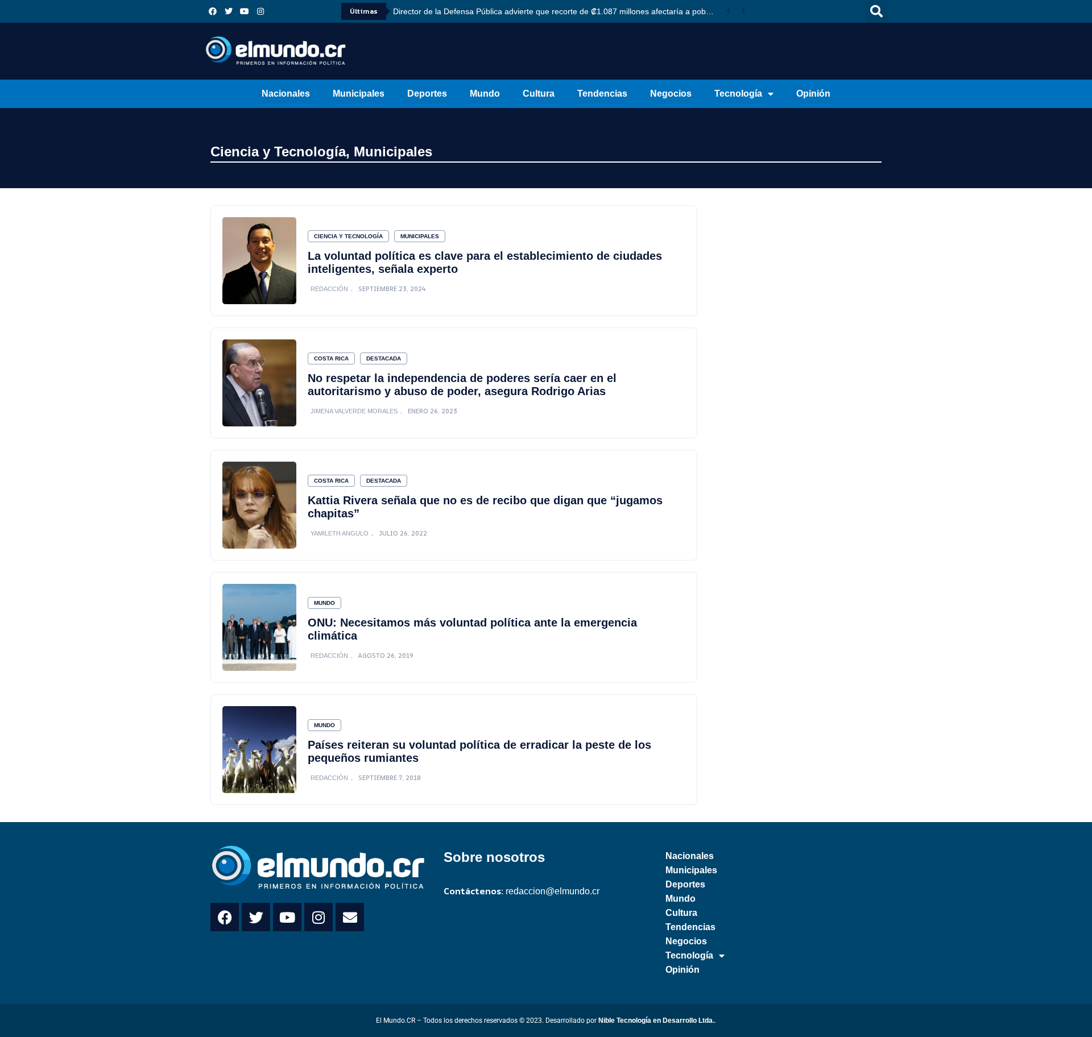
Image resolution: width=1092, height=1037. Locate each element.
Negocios (671, 93)
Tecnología (738, 93)
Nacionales (286, 93)
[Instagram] (260, 11)
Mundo (485, 93)
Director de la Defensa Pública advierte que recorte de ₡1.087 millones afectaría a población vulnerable (557, 11)
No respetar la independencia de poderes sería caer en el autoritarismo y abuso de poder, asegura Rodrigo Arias (462, 384)
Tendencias (602, 93)
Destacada (383, 358)
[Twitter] (229, 11)
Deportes (427, 93)
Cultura (539, 93)
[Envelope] (350, 917)
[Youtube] (245, 11)
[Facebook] (213, 11)
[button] (876, 11)
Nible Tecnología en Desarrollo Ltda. (656, 1020)
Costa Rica (331, 358)
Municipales (358, 93)
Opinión (813, 93)
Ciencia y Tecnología (278, 151)
